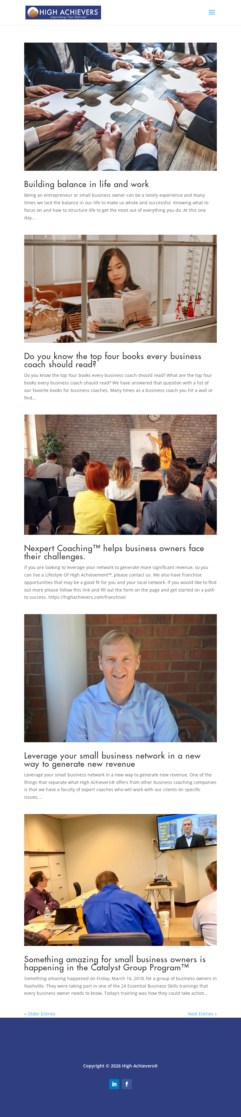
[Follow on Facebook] (127, 1084)
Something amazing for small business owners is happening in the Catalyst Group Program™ (115, 963)
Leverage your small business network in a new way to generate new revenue (112, 759)
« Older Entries (40, 1014)
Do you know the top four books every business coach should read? (112, 360)
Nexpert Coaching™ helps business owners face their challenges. (114, 552)
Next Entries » (202, 1014)
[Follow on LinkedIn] (114, 1084)
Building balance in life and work (86, 184)
